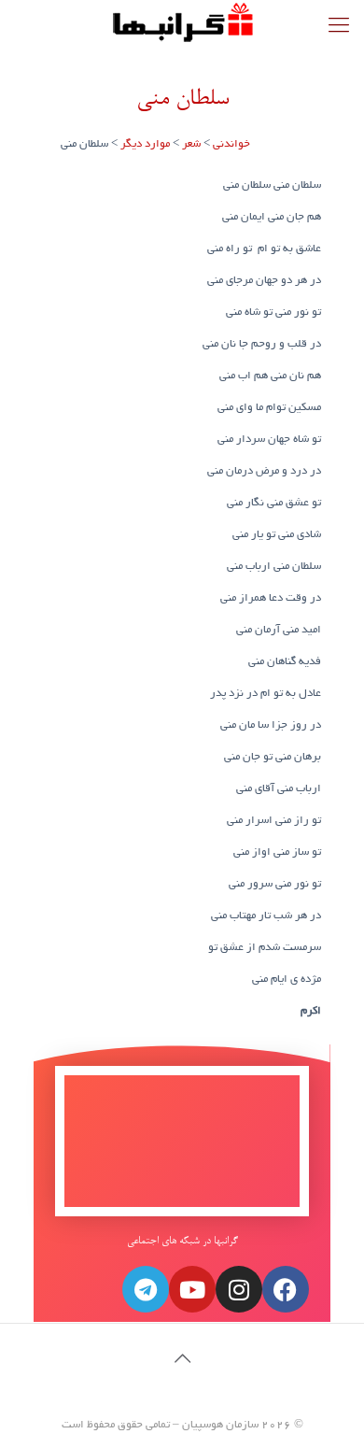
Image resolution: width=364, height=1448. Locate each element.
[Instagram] (239, 1289)
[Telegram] (145, 1289)
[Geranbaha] (182, 23)
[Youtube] (192, 1289)
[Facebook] (285, 1289)
